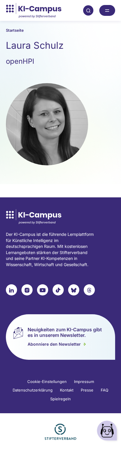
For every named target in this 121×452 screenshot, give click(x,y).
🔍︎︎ (88, 10)
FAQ (104, 390)
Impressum (84, 381)
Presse (87, 390)
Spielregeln (60, 398)
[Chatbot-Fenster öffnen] (107, 431)
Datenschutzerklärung (33, 390)
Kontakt (66, 390)
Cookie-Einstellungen (47, 381)
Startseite (15, 30)
